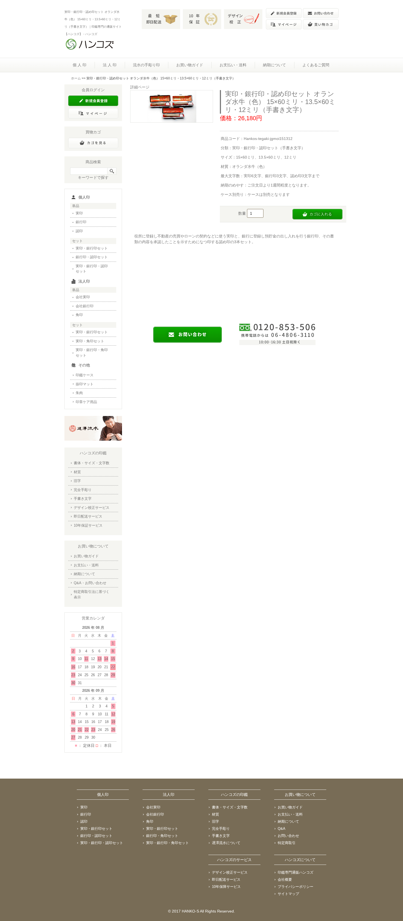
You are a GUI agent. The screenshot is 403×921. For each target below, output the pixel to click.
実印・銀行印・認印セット (92, 269)
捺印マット (84, 384)
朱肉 (79, 393)
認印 (79, 231)
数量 (242, 213)
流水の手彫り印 (146, 65)
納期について (274, 65)
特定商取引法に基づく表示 (91, 594)
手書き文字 (83, 499)
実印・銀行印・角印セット (92, 352)
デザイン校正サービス (91, 508)
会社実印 (83, 297)
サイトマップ (288, 894)
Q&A (281, 829)
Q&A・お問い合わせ (90, 583)
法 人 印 (110, 65)
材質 (77, 472)
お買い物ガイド (189, 65)
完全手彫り (83, 490)
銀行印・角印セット (162, 836)
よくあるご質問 (315, 65)
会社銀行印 (84, 306)
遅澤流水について (226, 843)
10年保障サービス (226, 887)
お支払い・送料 (233, 65)
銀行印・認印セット (92, 257)
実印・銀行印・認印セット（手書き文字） (268, 148)
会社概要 (285, 879)
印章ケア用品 (86, 402)
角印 (79, 315)
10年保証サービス (88, 525)
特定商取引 (287, 843)
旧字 (77, 481)
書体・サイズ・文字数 (91, 463)
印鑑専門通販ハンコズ (295, 872)
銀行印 (81, 222)
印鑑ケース (84, 375)
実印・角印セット (90, 341)
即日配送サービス (88, 516)
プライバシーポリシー (295, 887)
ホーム (76, 78)
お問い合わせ (288, 836)
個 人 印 (79, 65)
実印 (79, 213)
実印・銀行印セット (92, 248)
